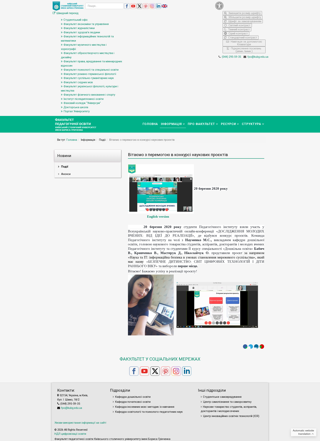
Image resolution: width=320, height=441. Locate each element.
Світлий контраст (239, 25)
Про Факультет (201, 124)
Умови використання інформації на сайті (80, 422)
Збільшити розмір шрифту (244, 17)
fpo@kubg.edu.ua (257, 56)
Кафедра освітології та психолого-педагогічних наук (149, 411)
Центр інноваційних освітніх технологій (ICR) (231, 416)
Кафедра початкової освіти (133, 401)
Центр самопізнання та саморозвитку (227, 401)
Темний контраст (238, 29)
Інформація (171, 124)
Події (64, 166)
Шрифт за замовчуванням (244, 21)
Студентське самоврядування (222, 396)
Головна (150, 124)
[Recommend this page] (262, 346)
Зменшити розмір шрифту (244, 13)
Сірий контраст (238, 33)
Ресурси (228, 124)
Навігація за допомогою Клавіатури (246, 43)
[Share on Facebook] (245, 346)
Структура (251, 124)
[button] (240, 5)
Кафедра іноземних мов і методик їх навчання (144, 406)
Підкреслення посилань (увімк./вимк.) (245, 50)
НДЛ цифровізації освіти (70, 433)
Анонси (65, 174)
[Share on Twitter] (251, 346)
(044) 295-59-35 (231, 56)
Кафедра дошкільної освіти (133, 396)
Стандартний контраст (242, 37)
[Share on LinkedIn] (256, 346)
